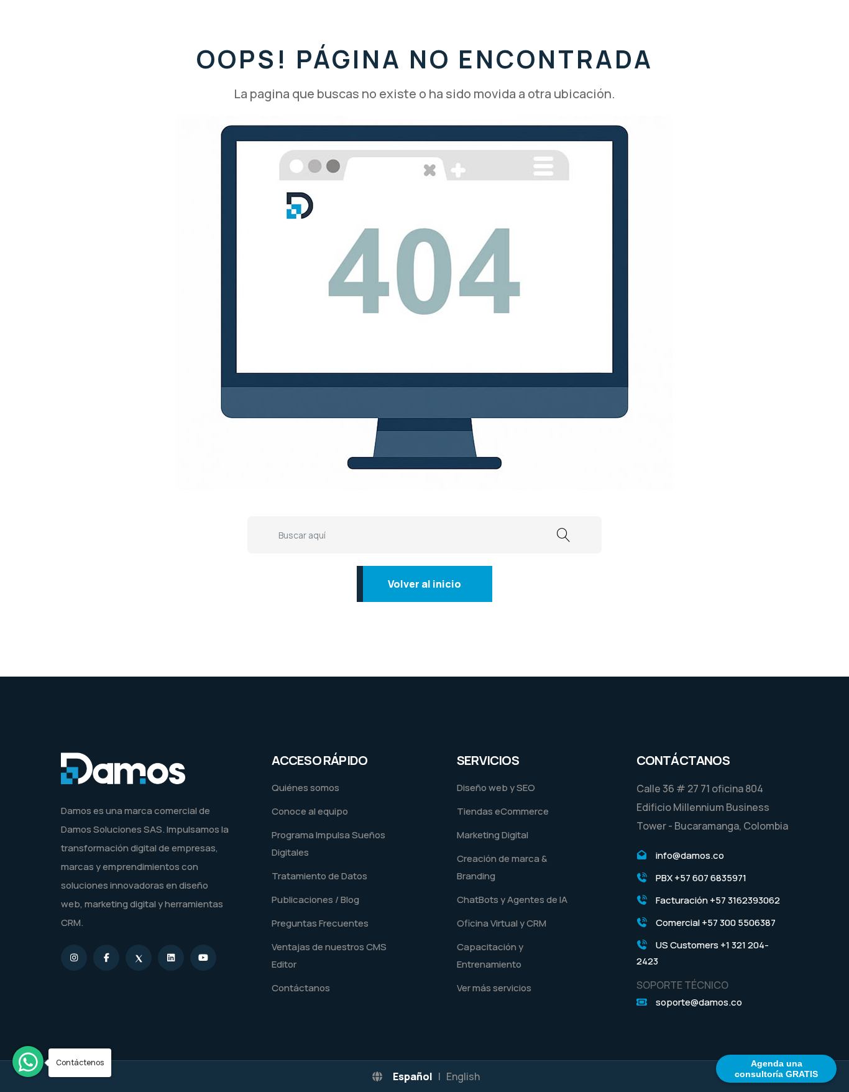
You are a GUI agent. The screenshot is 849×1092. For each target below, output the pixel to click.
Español (413, 1076)
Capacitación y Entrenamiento (490, 955)
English (463, 1076)
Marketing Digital (492, 834)
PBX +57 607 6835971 (701, 877)
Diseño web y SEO (496, 787)
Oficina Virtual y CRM (501, 923)
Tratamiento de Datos (319, 875)
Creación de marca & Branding (502, 867)
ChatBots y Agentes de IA (512, 899)
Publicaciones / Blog (315, 899)
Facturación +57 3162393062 (718, 900)
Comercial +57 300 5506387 (716, 922)
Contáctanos (301, 987)
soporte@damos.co (699, 1002)
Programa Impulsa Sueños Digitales (328, 843)
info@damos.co (690, 855)
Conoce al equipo (310, 811)
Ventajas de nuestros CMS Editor (329, 955)
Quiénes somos (305, 787)
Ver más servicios (494, 987)
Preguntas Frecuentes (320, 923)
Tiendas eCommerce (503, 811)
